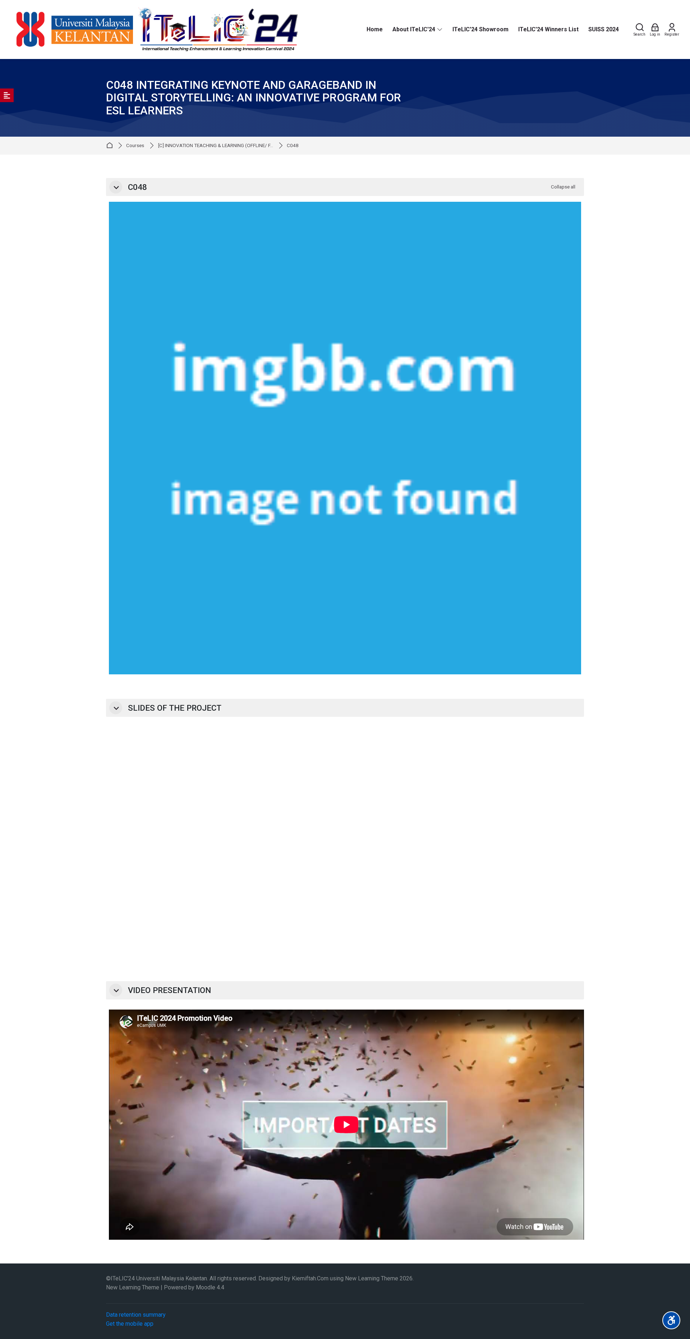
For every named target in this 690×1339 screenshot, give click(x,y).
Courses (135, 145)
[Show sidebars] (7, 95)
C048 (293, 145)
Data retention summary (136, 1314)
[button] (115, 187)
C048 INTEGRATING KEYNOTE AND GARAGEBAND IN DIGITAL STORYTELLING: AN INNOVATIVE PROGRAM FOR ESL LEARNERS (253, 97)
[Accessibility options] (671, 1320)
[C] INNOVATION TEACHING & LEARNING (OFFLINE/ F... (215, 145)
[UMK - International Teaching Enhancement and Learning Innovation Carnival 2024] (155, 29)
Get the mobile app (129, 1323)
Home (110, 145)
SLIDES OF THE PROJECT (174, 707)
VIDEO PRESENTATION (169, 990)
